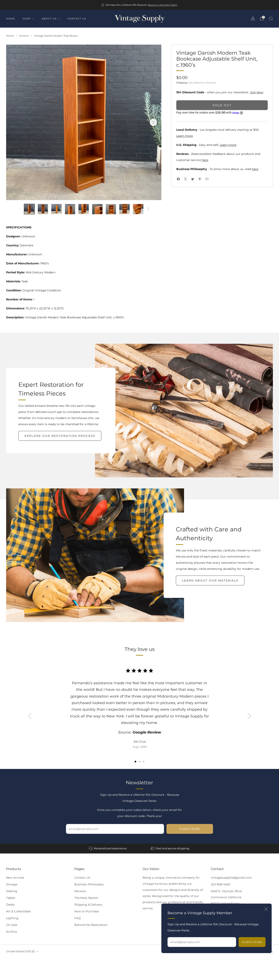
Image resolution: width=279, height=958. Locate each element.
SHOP (26, 18)
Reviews (80, 891)
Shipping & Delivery (88, 904)
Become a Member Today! (162, 4)
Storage (11, 884)
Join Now (256, 92)
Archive (11, 931)
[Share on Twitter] (193, 179)
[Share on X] (185, 179)
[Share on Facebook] (178, 179)
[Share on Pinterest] (200, 179)
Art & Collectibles (18, 911)
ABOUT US (49, 18)
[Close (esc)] (266, 909)
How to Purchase (86, 911)
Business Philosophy (89, 884)
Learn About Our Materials (210, 580)
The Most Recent (86, 898)
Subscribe (252, 942)
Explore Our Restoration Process (60, 436)
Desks (10, 904)
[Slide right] (148, 209)
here (205, 160)
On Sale (11, 925)
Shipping (181, 82)
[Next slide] (153, 122)
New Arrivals (15, 877)
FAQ (77, 918)
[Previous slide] (30, 716)
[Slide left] (19, 209)
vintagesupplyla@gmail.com (231, 877)
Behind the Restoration (90, 925)
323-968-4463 (220, 884)
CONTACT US (76, 18)
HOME (10, 18)
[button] (135, 761)
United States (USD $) (20, 951)
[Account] (253, 18)
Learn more (184, 136)
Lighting (12, 918)
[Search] (271, 18)
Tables (10, 898)
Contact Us (82, 877)
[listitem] (140, 5)
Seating (11, 891)
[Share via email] (207, 179)
